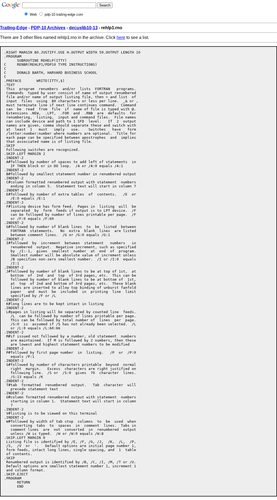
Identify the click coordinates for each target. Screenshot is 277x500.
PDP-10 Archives (48, 27)
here (121, 37)
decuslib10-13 (83, 27)
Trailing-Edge (13, 27)
